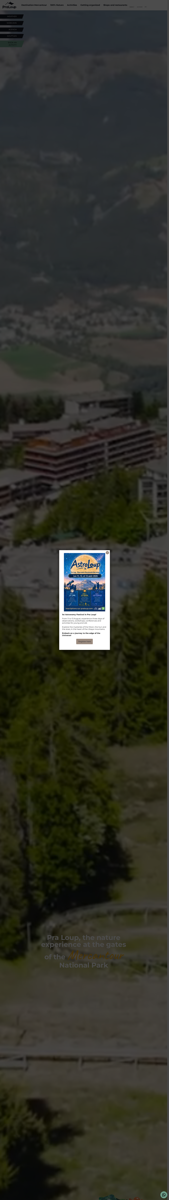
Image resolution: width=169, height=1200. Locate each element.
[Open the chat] (163, 1194)
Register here (84, 641)
